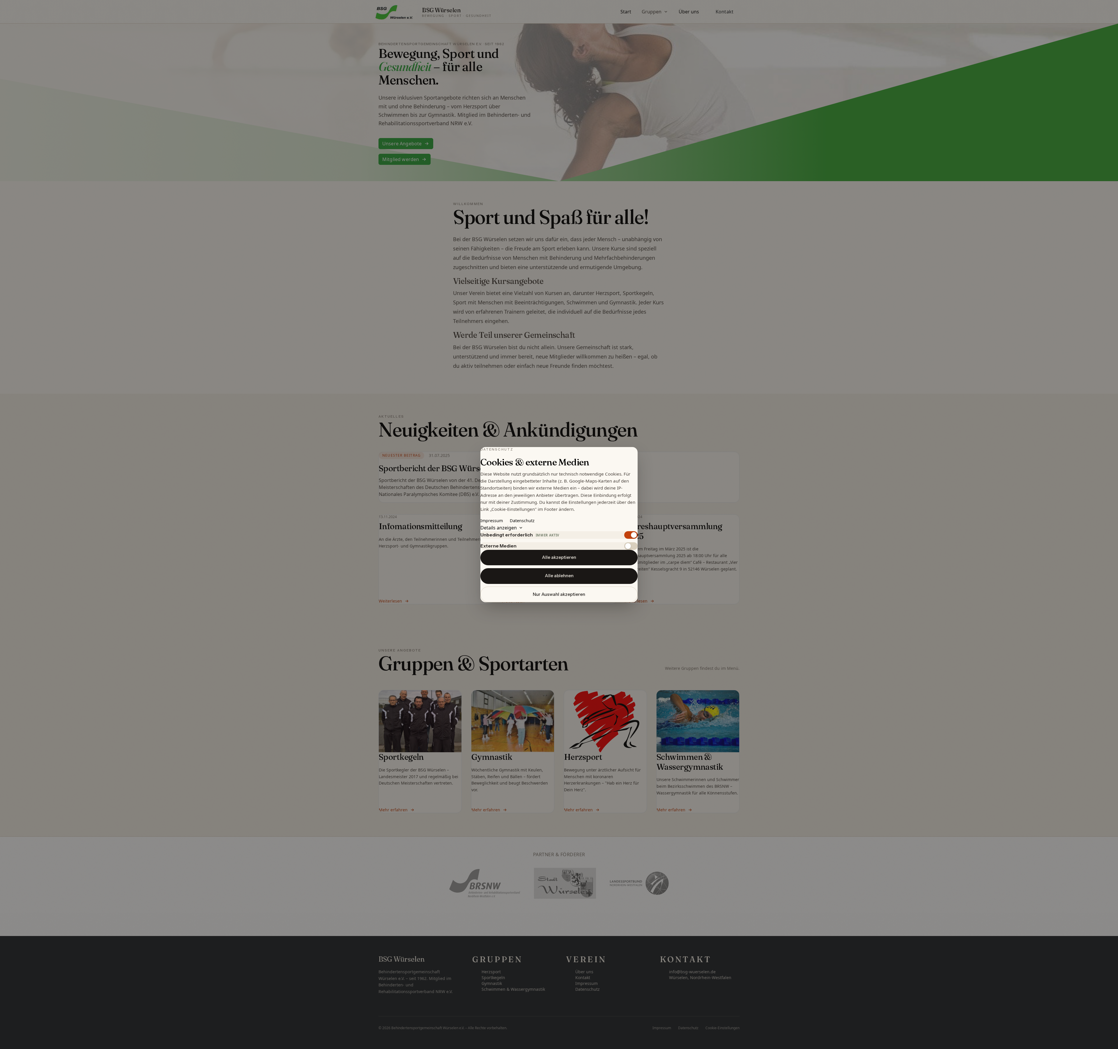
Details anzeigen (498, 527)
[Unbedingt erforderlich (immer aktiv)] (631, 534)
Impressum (491, 520)
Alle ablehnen (559, 575)
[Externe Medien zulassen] (631, 546)
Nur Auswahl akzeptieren (559, 594)
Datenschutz (522, 520)
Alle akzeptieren (559, 557)
